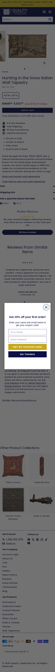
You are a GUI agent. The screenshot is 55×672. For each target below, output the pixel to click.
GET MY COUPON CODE (27, 347)
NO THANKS (27, 354)
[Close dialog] (46, 307)
